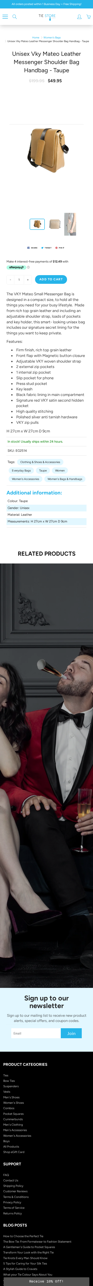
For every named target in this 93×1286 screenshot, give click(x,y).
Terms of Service (13, 1207)
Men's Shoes (11, 1097)
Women (60, 470)
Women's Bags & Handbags (65, 479)
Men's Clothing (13, 1124)
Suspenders (11, 1086)
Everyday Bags (21, 470)
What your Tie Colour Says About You (27, 1274)
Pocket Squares (13, 1113)
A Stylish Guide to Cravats (20, 1269)
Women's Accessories (25, 479)
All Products (11, 1146)
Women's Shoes (13, 1102)
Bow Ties (9, 1080)
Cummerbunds (13, 1119)
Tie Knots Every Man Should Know (25, 1258)
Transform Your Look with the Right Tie (28, 1252)
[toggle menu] (5, 16)
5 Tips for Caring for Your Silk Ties (25, 1263)
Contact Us (10, 1180)
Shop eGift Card (13, 1152)
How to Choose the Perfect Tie (23, 1236)
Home (35, 37)
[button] (46, 1281)
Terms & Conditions (16, 1197)
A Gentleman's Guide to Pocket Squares (29, 1247)
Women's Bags (52, 37)
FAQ (6, 1175)
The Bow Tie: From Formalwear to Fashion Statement (37, 1241)
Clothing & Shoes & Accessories (40, 462)
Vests (6, 1091)
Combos (8, 1108)
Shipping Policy (13, 1185)
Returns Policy (12, 1213)
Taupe (43, 470)
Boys (6, 1141)
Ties (5, 1075)
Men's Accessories (15, 1130)
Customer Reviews (15, 1191)
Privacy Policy (12, 1202)
